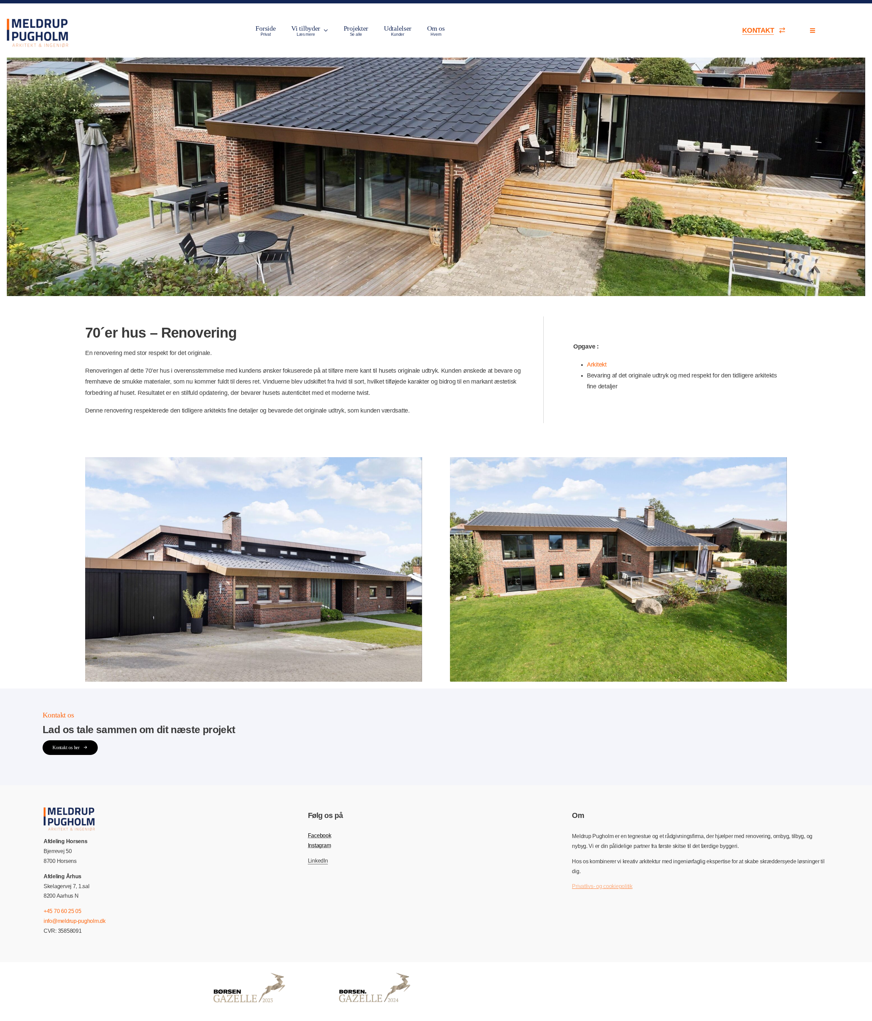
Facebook (319, 835)
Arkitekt (597, 364)
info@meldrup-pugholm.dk (75, 921)
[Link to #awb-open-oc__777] (812, 30)
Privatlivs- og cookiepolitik (602, 886)
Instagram (319, 845)
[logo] (37, 21)
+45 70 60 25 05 (62, 911)
